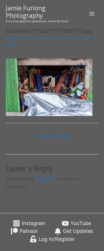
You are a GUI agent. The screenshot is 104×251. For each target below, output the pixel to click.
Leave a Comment (26, 38)
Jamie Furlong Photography (25, 11)
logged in (46, 178)
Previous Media (52, 136)
